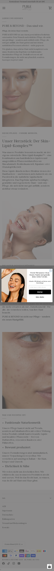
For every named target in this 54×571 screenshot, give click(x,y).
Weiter (40, 292)
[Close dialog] (50, 270)
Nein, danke (40, 297)
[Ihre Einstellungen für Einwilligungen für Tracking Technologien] (49, 566)
